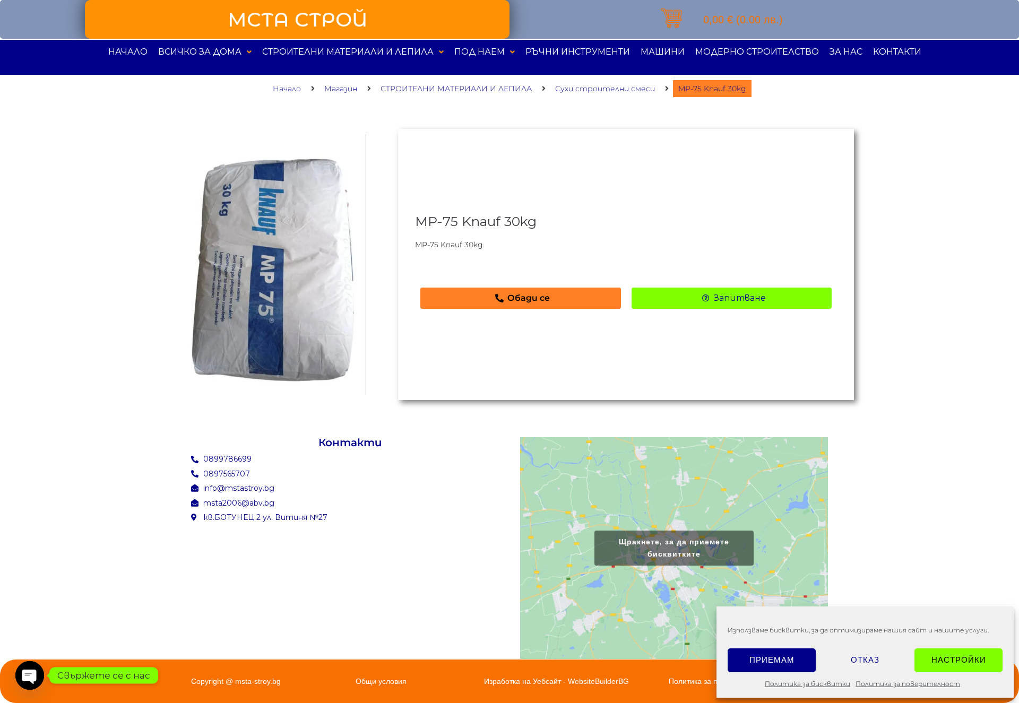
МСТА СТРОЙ (297, 19)
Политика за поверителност (908, 684)
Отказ (865, 659)
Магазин (340, 88)
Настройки (958, 659)
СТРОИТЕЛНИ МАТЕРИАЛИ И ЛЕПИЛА (456, 88)
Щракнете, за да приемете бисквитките (674, 547)
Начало (287, 88)
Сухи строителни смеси (605, 88)
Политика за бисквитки (807, 684)
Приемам (772, 659)
